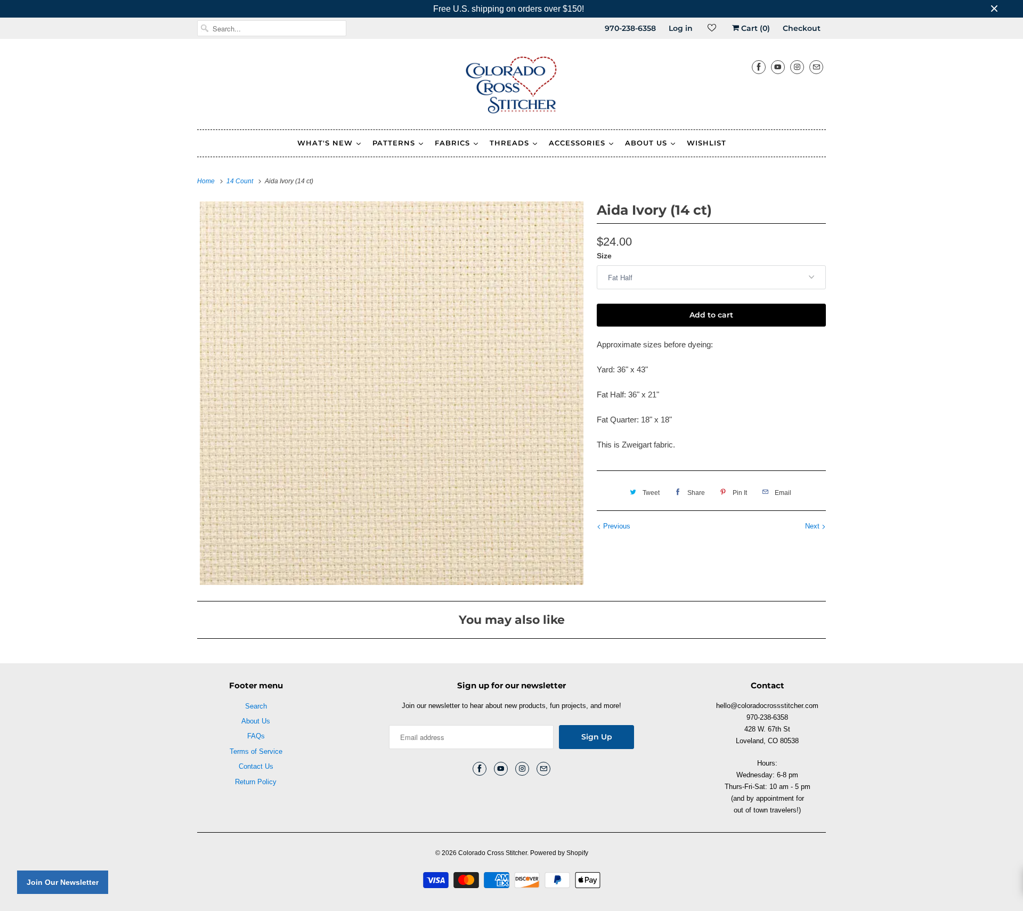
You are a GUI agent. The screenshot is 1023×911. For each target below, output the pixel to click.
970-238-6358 (630, 28)
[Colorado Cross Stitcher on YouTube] (778, 67)
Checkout (802, 28)
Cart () (754, 28)
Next (813, 526)
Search (256, 706)
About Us (255, 721)
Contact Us (256, 766)
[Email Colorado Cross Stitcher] (816, 67)
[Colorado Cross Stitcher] (511, 87)
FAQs (256, 736)
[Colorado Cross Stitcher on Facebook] (759, 67)
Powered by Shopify (559, 853)
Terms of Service (256, 751)
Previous (615, 526)
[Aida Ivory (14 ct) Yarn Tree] (391, 393)
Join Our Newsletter (63, 882)
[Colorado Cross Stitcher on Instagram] (797, 67)
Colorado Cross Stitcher (492, 853)
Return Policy (256, 782)
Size (604, 255)
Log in (681, 28)
